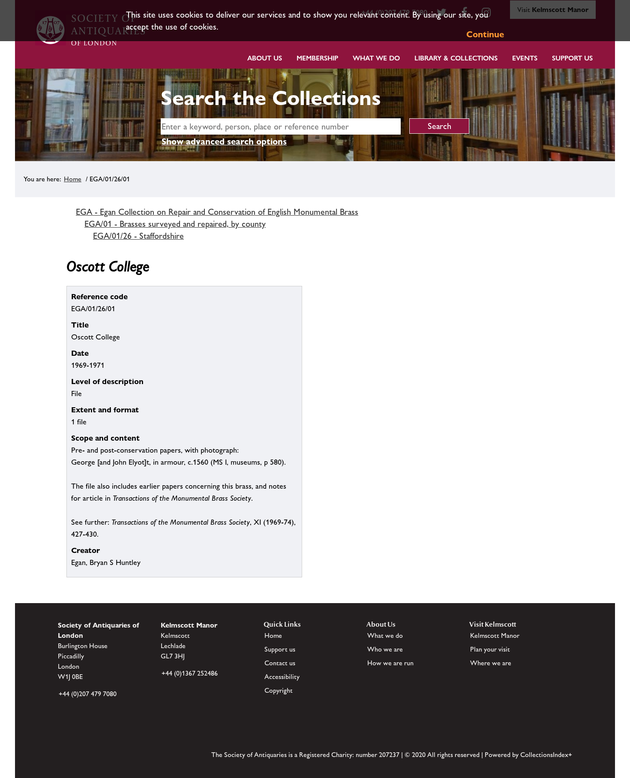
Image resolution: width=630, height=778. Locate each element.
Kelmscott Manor (494, 635)
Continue (485, 34)
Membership (317, 58)
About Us (264, 58)
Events (524, 58)
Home (72, 179)
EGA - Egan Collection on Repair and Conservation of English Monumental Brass (217, 212)
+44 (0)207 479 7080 (88, 694)
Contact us (279, 663)
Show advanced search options (224, 141)
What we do (376, 58)
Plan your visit (490, 649)
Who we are (385, 649)
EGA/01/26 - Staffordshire (138, 236)
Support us (279, 649)
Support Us (572, 58)
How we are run (390, 663)
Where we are (490, 663)
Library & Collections (456, 58)
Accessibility (282, 677)
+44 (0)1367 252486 (190, 673)
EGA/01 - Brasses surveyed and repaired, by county (175, 224)
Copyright (278, 690)
